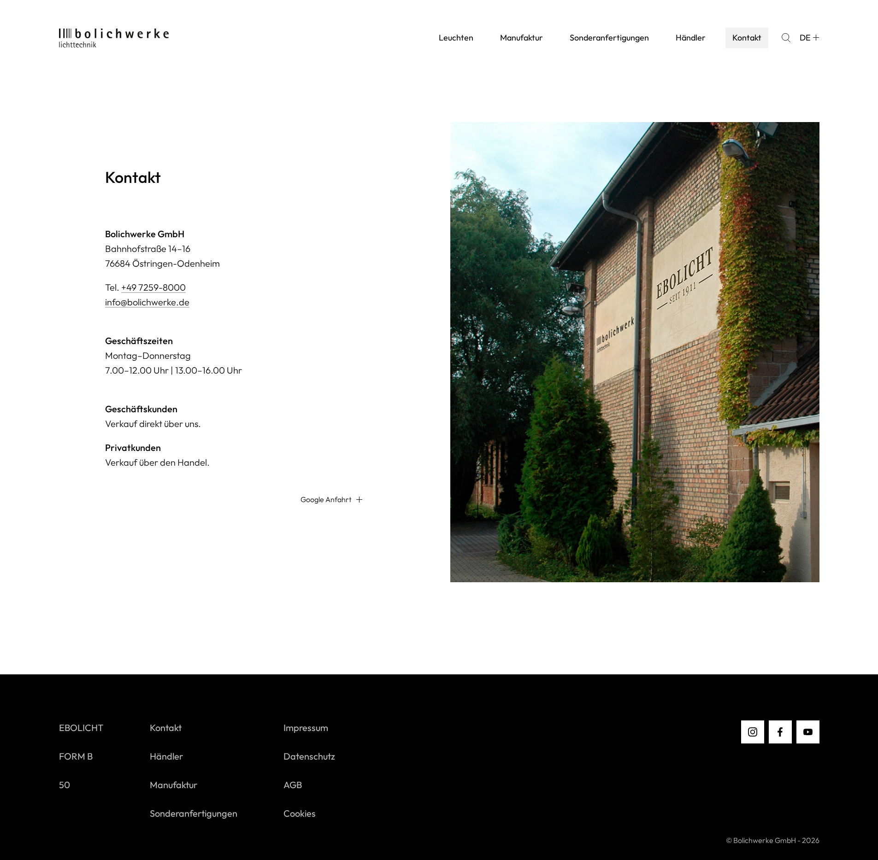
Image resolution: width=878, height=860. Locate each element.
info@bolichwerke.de (147, 302)
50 (64, 784)
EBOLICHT (81, 727)
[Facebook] (780, 731)
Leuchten (456, 37)
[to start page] (114, 38)
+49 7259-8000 (153, 287)
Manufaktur (521, 37)
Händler (691, 37)
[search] (785, 37)
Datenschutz (309, 756)
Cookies (299, 813)
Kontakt (746, 37)
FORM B (76, 756)
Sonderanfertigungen (609, 37)
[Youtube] (807, 731)
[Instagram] (752, 731)
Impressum (305, 727)
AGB (292, 784)
